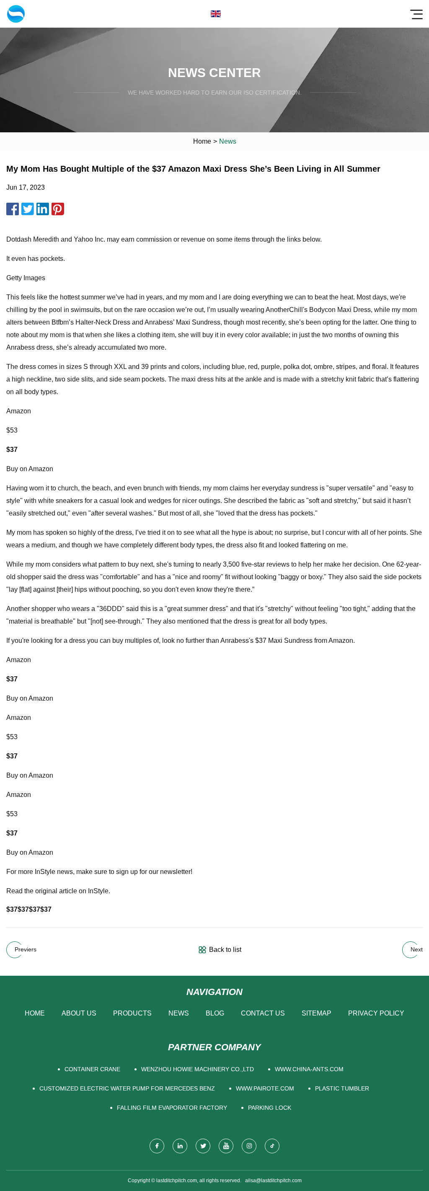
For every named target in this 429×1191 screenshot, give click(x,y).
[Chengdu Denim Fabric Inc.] (16, 14)
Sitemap (316, 1013)
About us (79, 1013)
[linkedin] (180, 1146)
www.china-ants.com (309, 1069)
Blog (215, 1013)
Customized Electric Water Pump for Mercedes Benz (127, 1088)
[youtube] (226, 1146)
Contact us (263, 1013)
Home (202, 141)
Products (132, 1013)
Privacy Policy (376, 1013)
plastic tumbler (342, 1088)
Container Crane (92, 1069)
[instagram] (249, 1146)
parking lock (269, 1107)
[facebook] (157, 1146)
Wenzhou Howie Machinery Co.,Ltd (197, 1069)
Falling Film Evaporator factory (172, 1107)
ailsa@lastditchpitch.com (273, 1180)
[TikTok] (272, 1146)
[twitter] (203, 1146)
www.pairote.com (265, 1088)
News (178, 1013)
